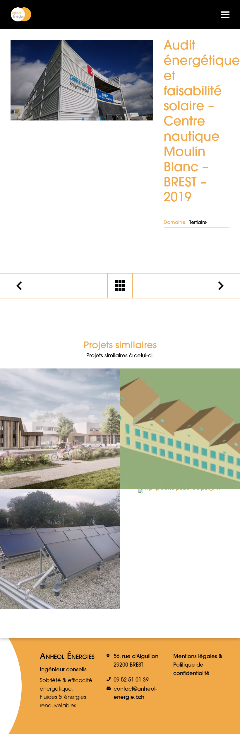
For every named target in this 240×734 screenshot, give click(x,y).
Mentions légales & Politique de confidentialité (197, 665)
